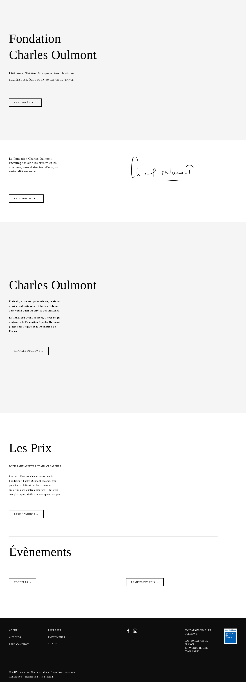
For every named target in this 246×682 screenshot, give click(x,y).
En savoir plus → (26, 198)
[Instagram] (135, 631)
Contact (227, 11)
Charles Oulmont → (29, 350)
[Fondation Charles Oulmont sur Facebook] (128, 631)
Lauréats (57, 11)
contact (54, 643)
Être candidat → (26, 514)
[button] (230, 567)
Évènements (56, 637)
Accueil (14, 630)
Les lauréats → (25, 102)
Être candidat (36, 11)
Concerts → (22, 582)
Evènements (77, 11)
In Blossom (47, 676)
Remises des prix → (145, 582)
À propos (15, 11)
